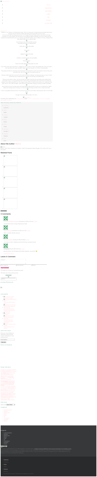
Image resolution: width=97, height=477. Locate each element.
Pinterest (6, 133)
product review (6, 393)
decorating (4, 376)
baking (5, 413)
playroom (13, 390)
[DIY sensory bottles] (9, 296)
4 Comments (9, 100)
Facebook (6, 105)
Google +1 (6, 129)
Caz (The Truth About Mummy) (11, 221)
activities (6, 411)
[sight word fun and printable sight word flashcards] (10, 318)
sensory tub (8, 395)
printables (48, 11)
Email (5, 138)
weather (12, 399)
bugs (14, 372)
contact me (48, 23)
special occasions (7, 396)
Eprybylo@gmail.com (9, 253)
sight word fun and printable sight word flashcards (8, 321)
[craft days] (7, 313)
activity (14, 369)
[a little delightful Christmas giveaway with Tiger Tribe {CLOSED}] (10, 165)
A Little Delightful (21, 98)
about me (48, 8)
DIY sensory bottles (8, 298)
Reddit (5, 119)
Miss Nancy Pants (8, 239)
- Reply (35, 221)
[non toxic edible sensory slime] (10, 300)
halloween (12, 381)
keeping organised (7, 384)
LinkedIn (6, 114)
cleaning (11, 374)
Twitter (5, 110)
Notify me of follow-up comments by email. (12, 270)
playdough (7, 390)
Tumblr (5, 124)
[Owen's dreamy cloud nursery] (10, 325)
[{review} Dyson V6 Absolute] (10, 176)
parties (5, 389)
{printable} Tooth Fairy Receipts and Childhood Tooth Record (9, 310)
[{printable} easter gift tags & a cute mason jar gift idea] (10, 208)
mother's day (4, 387)
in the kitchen (36, 98)
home (2, 382)
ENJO (6, 377)
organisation (7, 418)
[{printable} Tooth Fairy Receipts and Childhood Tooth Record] (10, 307)
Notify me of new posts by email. (10, 272)
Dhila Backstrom (8, 230)
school (13, 393)
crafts (48, 14)
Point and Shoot (5, 392)
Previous (3, 30)
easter (3, 378)
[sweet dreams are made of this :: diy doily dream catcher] (10, 186)
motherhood (10, 387)
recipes (48, 20)
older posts (3, 404)
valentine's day (5, 399)
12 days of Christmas (6, 369)
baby (4, 372)
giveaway (4, 381)
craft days (6, 314)
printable (11, 392)
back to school (10, 372)
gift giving (9, 379)
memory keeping (10, 386)
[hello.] (10, 197)
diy (48, 17)
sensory (3, 395)
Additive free (7, 412)
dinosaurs (11, 376)
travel (8, 398)
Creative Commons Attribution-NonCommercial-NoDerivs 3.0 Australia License (52, 448)
